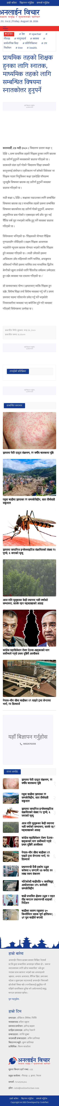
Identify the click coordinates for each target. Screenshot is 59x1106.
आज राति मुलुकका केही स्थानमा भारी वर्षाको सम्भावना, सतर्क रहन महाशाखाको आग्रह (25, 602)
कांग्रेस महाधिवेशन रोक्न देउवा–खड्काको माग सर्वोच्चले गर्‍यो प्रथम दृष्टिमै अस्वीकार (26, 652)
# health (32, 48)
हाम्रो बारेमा (12, 3)
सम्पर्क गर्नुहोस (43, 3)
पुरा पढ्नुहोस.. (14, 999)
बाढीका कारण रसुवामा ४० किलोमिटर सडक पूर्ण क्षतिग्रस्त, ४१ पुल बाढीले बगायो (37, 914)
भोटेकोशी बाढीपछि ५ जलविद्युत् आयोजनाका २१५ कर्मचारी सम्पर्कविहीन (37, 885)
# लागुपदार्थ (20, 39)
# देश (22, 34)
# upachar (35, 34)
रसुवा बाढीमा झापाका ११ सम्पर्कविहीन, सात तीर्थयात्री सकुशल (29, 501)
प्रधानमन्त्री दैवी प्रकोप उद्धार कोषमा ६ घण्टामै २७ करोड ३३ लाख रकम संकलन (37, 871)
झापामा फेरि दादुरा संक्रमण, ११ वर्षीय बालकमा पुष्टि (28, 453)
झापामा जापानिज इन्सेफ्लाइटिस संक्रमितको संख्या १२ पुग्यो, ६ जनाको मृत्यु (29, 551)
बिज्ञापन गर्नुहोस (27, 3)
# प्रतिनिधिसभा (30, 43)
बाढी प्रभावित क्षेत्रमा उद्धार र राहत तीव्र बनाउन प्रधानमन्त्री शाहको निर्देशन (38, 900)
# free (19, 48)
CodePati (44, 1102)
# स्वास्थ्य (34, 39)
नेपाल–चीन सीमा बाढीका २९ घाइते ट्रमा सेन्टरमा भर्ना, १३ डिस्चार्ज (27, 702)
